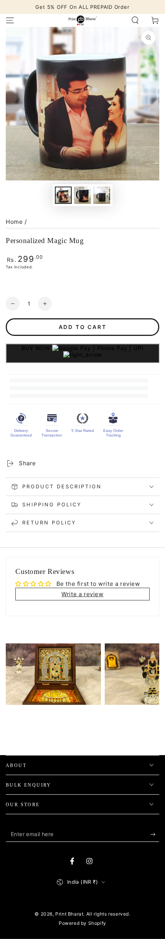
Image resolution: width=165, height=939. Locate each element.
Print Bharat (69, 914)
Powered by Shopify (82, 923)
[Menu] (10, 20)
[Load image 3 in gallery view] (101, 195)
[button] (135, 20)
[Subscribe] (154, 834)
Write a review (82, 594)
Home (14, 221)
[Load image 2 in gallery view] (82, 195)
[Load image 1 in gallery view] (63, 195)
